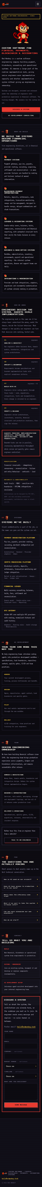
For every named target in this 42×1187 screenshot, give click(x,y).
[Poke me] (21, 32)
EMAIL (6, 1041)
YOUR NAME (8, 1031)
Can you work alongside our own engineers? (17, 912)
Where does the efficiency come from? (17, 895)
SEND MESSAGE (21, 1104)
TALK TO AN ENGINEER (21, 840)
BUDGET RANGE (16, 1061)
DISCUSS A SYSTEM (21, 109)
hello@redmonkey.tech (26, 1027)
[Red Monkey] (5, 4)
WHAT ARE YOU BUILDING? (15, 1081)
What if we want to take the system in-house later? (19, 904)
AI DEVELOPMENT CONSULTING (21, 115)
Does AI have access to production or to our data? (19, 887)
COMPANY (13, 1051)
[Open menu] (37, 4)
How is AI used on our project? (17, 879)
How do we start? (11, 920)
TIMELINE (13, 1071)
